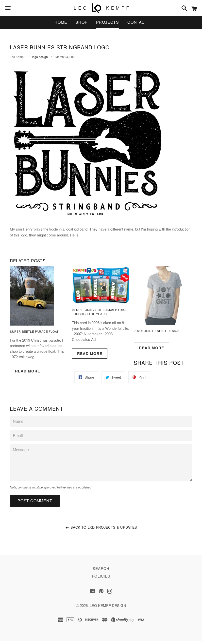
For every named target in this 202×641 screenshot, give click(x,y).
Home (60, 22)
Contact (137, 22)
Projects (107, 22)
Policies (101, 576)
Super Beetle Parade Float (34, 331)
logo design (40, 57)
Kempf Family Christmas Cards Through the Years (99, 312)
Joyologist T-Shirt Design (157, 331)
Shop (81, 22)
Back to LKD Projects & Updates (103, 527)
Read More (27, 371)
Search (101, 568)
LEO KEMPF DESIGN (108, 605)
